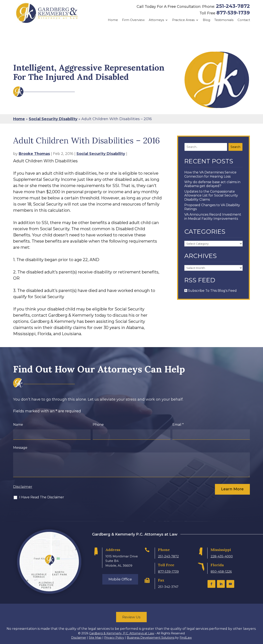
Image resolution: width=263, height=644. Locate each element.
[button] (211, 584)
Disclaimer (22, 487)
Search (235, 147)
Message (20, 448)
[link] (47, 13)
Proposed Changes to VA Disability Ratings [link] (212, 207)
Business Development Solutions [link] (150, 637)
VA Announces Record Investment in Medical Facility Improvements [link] (212, 216)
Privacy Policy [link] (114, 637)
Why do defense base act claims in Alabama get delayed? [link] (212, 184)
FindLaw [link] (186, 637)
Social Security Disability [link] (100, 153)
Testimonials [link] (223, 20)
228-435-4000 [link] (222, 556)
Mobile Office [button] (120, 579)
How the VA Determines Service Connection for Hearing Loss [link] (210, 174)
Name (18, 425)
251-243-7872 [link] (233, 6)
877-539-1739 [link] (233, 13)
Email (178, 425)
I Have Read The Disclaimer (41, 497)
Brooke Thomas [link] (34, 153)
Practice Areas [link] (183, 20)
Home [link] (113, 20)
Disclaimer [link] (78, 637)
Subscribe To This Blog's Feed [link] (212, 291)
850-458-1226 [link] (221, 571)
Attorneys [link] (156, 20)
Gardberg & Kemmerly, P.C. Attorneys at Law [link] (121, 633)
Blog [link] (206, 20)
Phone (98, 425)
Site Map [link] (95, 637)
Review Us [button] (131, 617)
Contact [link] (244, 20)
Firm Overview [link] (133, 20)
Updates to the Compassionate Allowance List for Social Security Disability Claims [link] (211, 195)
